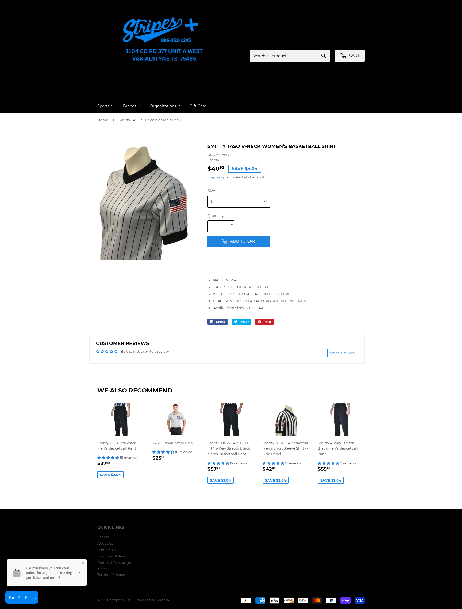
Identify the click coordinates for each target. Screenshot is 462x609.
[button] (108, 457)
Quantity (215, 215)
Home (102, 120)
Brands (130, 106)
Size (211, 191)
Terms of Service (111, 574)
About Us (105, 543)
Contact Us (106, 550)
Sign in (322, 43)
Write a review (342, 353)
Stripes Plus (120, 600)
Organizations (163, 106)
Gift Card (198, 106)
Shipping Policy (111, 556)
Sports (104, 106)
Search (103, 537)
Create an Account (350, 43)
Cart (353, 55)
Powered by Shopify (152, 600)
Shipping (215, 177)
